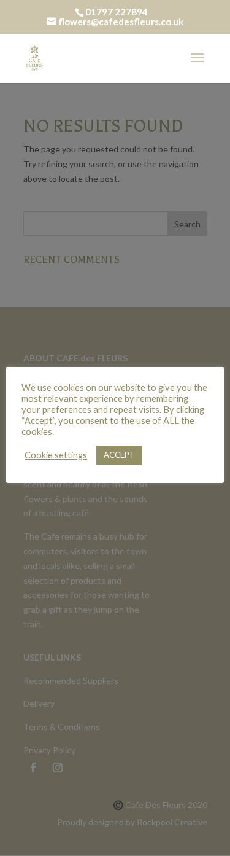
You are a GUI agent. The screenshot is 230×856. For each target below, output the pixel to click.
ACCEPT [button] (119, 455)
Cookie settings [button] (56, 455)
